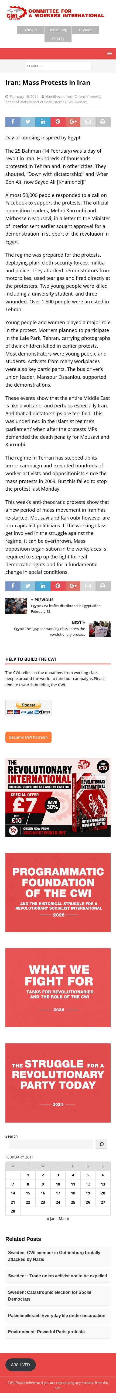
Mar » (64, 1218)
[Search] (101, 1144)
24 (58, 1202)
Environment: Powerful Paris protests (46, 1332)
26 (88, 1202)
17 (58, 1193)
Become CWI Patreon (28, 737)
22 (28, 1202)
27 (103, 1202)
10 (58, 1184)
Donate (85, 29)
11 (73, 1184)
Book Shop (58, 29)
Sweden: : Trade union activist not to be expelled (57, 1276)
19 (88, 1193)
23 (43, 1202)
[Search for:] (58, 65)
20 (103, 1193)
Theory (31, 29)
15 (28, 1193)
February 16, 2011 (24, 96)
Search (11, 1136)
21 (13, 1202)
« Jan (51, 1218)
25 (73, 1202)
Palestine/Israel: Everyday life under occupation (56, 1315)
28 (13, 1211)
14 (13, 1193)
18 (73, 1193)
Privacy (58, 38)
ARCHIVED (20, 1364)
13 (103, 1184)
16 (43, 1193)
